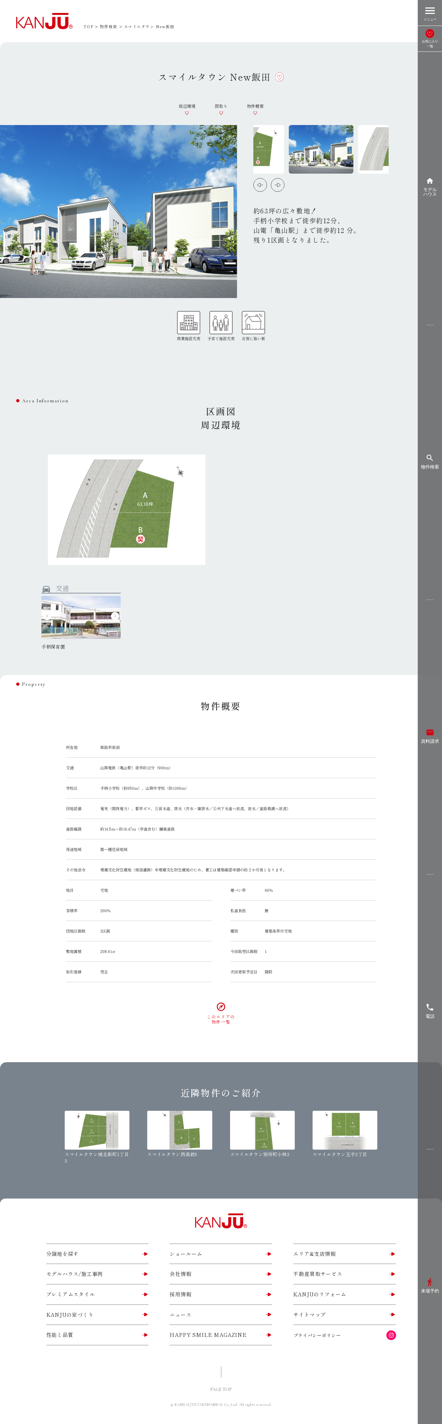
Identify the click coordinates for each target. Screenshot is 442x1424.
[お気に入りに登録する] (279, 77)
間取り (221, 106)
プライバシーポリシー (317, 1335)
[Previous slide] (47, 616)
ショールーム (186, 1253)
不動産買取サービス (317, 1274)
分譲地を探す (62, 1253)
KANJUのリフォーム (319, 1294)
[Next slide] (277, 185)
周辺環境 (187, 106)
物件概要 (255, 106)
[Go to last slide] (260, 185)
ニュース (180, 1314)
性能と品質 (59, 1334)
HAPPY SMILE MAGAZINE (208, 1334)
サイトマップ (309, 1314)
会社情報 (180, 1274)
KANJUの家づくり (70, 1314)
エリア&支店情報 (314, 1253)
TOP (88, 26)
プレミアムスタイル (70, 1294)
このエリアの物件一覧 (221, 1019)
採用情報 (180, 1294)
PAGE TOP (221, 1389)
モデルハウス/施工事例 (74, 1274)
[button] (321, 149)
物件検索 (108, 26)
